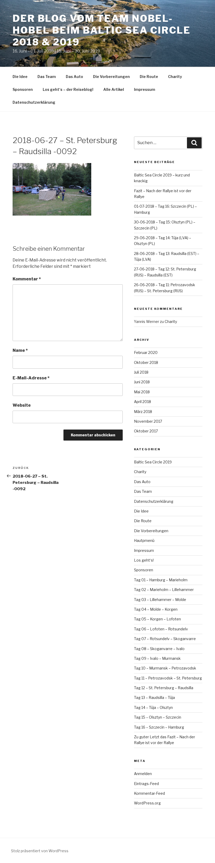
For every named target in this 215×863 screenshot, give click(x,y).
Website (22, 405)
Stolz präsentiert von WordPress (39, 851)
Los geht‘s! (144, 560)
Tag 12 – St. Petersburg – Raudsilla (163, 688)
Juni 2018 (142, 382)
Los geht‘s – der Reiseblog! (68, 89)
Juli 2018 (141, 372)
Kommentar (27, 278)
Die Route (149, 76)
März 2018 (143, 411)
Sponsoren (23, 89)
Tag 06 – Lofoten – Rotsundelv (161, 629)
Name (20, 350)
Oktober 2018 (146, 362)
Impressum (144, 89)
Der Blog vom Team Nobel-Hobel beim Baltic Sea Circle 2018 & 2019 (102, 30)
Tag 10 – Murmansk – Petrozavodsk (165, 668)
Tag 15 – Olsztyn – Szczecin (157, 717)
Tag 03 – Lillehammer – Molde (160, 599)
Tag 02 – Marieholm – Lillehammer (164, 589)
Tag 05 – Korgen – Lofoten (157, 619)
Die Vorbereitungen (111, 76)
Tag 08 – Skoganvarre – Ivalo (159, 648)
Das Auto (74, 76)
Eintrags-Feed (146, 783)
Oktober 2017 (146, 431)
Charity (175, 76)
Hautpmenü (144, 540)
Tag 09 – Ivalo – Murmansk (157, 658)
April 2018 (142, 401)
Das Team (46, 76)
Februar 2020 (146, 352)
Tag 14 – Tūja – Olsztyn (153, 707)
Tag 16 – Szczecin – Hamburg (159, 727)
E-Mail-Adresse (31, 377)
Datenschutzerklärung (34, 102)
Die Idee (20, 76)
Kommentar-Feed (149, 793)
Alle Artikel (113, 89)
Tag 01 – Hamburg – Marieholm (160, 580)
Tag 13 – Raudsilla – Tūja (154, 697)
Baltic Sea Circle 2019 (153, 462)
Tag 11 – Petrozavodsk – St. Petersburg (168, 678)
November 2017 (148, 421)
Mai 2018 (142, 392)
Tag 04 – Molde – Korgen (156, 609)
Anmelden (143, 773)
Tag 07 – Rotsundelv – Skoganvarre (165, 638)
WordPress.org (147, 803)
